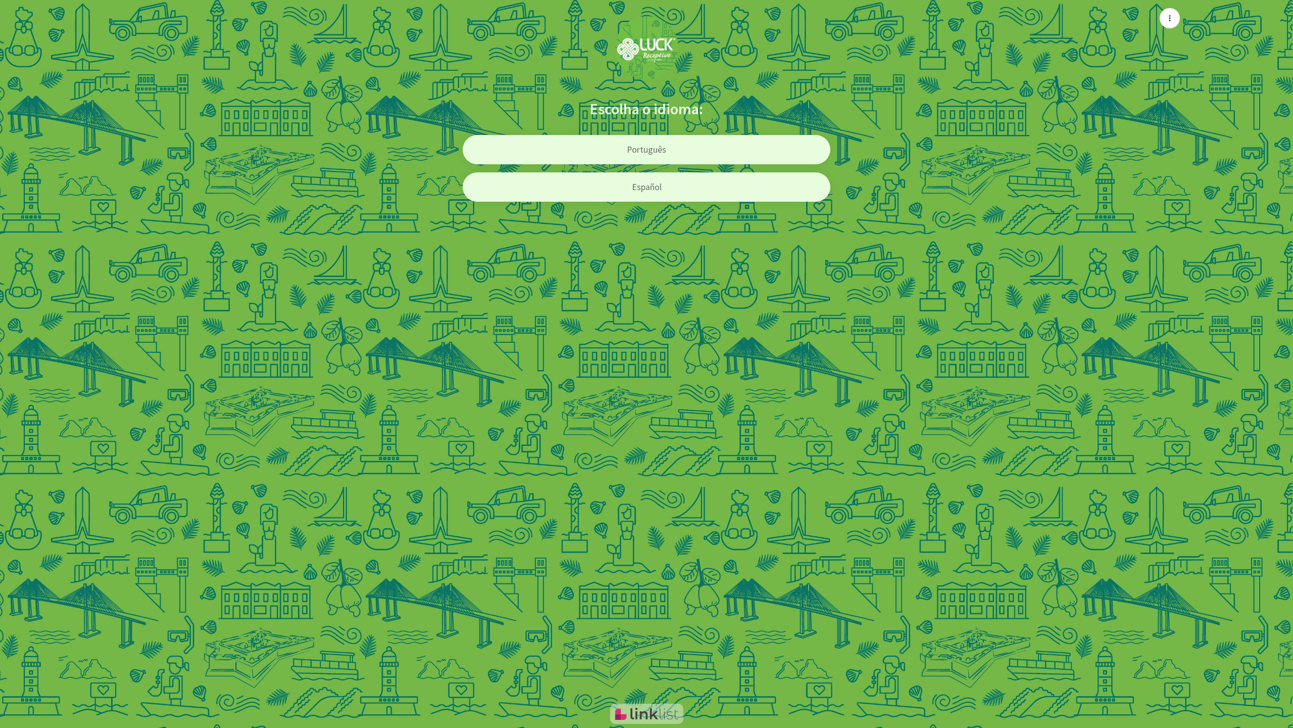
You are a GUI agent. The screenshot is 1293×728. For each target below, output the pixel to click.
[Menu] (1170, 18)
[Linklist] (646, 714)
